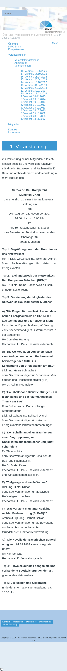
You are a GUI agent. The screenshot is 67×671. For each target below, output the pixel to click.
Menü (55, 43)
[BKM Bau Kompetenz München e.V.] (52, 26)
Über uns (8, 35)
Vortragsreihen (44, 35)
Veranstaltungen (24, 35)
